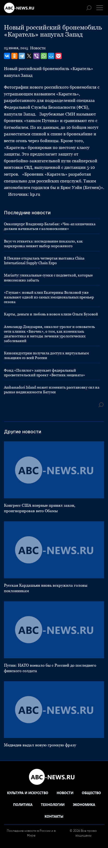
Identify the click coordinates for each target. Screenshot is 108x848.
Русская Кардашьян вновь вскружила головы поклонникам (45, 588)
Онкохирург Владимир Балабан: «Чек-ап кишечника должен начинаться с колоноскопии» (49, 226)
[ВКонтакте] (7, 56)
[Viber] (36, 56)
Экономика (84, 804)
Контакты (54, 816)
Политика (23, 804)
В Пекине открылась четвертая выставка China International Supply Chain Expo (44, 260)
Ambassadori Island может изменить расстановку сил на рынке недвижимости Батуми (51, 389)
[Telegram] (22, 56)
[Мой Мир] (51, 56)
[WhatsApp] (44, 56)
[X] (29, 56)
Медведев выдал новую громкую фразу (40, 745)
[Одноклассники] (14, 56)
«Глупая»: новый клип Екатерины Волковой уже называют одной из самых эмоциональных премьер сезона (49, 297)
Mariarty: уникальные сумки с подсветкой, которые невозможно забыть (48, 277)
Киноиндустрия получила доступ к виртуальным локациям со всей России (46, 355)
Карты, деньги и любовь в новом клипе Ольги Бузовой (51, 314)
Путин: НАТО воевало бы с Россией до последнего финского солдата (50, 668)
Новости (38, 48)
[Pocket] (58, 56)
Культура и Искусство (27, 793)
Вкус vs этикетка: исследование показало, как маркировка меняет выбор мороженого (43, 243)
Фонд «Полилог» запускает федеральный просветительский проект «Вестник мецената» (44, 372)
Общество (91, 793)
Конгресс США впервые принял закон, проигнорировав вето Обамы (39, 508)
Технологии (52, 804)
